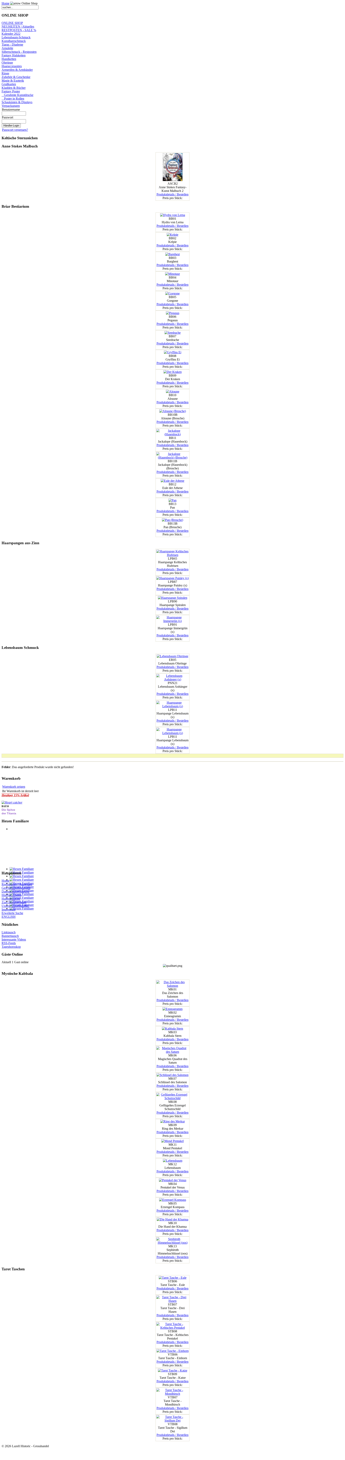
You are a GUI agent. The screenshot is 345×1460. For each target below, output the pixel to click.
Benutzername (11, 109)
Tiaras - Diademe (12, 44)
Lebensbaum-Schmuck (16, 37)
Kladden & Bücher (14, 87)
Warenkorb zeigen (13, 786)
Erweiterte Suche (12, 913)
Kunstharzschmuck (14, 41)
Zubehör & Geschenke (16, 77)
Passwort (7, 117)
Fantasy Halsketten (14, 55)
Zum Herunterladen (14, 902)
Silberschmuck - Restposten (19, 51)
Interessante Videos (14, 939)
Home (5, 3)
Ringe (5, 73)
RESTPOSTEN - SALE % (19, 30)
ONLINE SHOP (12, 23)
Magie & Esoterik (13, 80)
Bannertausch (10, 936)
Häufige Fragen (11, 895)
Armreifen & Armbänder (17, 69)
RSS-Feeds (9, 943)
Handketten (9, 59)
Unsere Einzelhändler (15, 906)
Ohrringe (7, 62)
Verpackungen (11, 105)
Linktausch (9, 932)
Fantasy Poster (11, 91)
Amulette (7, 48)
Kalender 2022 (11, 33)
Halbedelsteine (11, 898)
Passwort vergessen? (15, 129)
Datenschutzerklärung (15, 891)
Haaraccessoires (12, 66)
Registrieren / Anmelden (17, 884)
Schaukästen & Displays (17, 102)
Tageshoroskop (11, 946)
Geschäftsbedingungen (16, 888)
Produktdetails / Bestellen (172, 194)
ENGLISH (9, 916)
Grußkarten (9, 84)
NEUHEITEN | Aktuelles (18, 26)
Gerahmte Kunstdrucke (17, 95)
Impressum (8, 909)
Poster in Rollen (13, 98)
